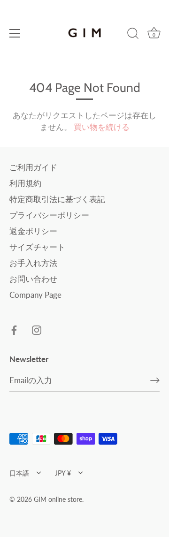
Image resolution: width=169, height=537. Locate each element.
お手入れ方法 (33, 263)
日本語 (19, 473)
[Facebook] (14, 329)
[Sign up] (155, 380)
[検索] (133, 34)
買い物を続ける (102, 127)
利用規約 (25, 183)
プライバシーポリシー (49, 215)
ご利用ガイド (33, 167)
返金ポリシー (33, 231)
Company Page (35, 295)
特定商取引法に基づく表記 (57, 199)
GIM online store (58, 499)
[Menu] (15, 33)
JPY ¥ (63, 473)
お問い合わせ (33, 279)
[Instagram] (36, 329)
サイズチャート (37, 247)
